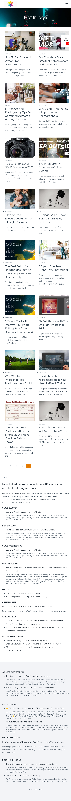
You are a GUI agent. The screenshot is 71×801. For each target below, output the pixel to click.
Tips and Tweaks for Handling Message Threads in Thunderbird (32, 764)
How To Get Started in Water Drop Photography (18, 61)
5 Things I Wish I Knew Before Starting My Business (52, 219)
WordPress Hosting (9, 602)
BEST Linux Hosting (11, 760)
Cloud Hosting (9, 704)
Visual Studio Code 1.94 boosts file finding (23, 775)
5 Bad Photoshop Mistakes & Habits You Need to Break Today (52, 380)
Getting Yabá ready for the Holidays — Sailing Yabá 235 (28, 640)
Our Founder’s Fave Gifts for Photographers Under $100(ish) (53, 61)
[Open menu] (66, 4)
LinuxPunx (7, 589)
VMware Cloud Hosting (11, 737)
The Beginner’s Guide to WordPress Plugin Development (28, 676)
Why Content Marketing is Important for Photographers (53, 112)
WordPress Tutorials (13, 672)
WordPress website (38, 499)
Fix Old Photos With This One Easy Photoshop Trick (53, 325)
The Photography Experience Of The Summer (50, 167)
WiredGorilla (9, 617)
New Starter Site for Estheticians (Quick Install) (25, 722)
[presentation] (20, 41)
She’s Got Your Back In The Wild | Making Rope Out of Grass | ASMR (33, 644)
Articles (8, 54)
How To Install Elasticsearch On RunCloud (23, 593)
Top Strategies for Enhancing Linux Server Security (26, 597)
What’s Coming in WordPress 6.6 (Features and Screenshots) (30, 687)
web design (25, 502)
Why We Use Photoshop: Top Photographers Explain (19, 380)
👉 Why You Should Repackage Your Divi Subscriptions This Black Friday (35, 708)
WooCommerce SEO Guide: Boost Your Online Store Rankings (27, 606)
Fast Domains (9, 526)
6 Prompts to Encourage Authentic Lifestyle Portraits (18, 219)
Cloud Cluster (9, 508)
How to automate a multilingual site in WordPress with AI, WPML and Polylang (33, 742)
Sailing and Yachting (12, 636)
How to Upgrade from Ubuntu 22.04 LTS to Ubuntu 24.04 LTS (30, 530)
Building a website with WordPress (16, 493)
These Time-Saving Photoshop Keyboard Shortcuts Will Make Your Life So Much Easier (18, 434)
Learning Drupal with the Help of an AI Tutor (23, 512)
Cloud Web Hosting (12, 546)
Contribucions (9, 564)
